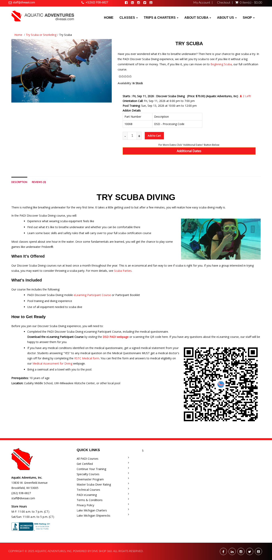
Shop (248, 17)
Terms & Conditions (90, 500)
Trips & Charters (160, 17)
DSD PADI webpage (116, 337)
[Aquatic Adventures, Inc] (42, 16)
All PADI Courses (87, 458)
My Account (201, 2)
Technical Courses (88, 490)
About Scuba (196, 17)
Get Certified (85, 464)
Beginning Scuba (221, 64)
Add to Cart (154, 135)
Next (121, 74)
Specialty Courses (88, 474)
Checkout (223, 2)
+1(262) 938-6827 (97, 2)
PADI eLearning (87, 495)
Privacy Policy (85, 505)
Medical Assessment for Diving (52, 363)
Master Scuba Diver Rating (94, 484)
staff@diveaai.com (24, 2)
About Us (226, 17)
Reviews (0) (39, 182)
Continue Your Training (91, 469)
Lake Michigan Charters (92, 510)
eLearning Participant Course (92, 295)
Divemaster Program (90, 479)
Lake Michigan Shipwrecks (93, 515)
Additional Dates (189, 151)
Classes (127, 17)
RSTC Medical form (86, 358)
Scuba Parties (123, 271)
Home (108, 17)
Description (19, 182)
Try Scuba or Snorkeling (41, 35)
